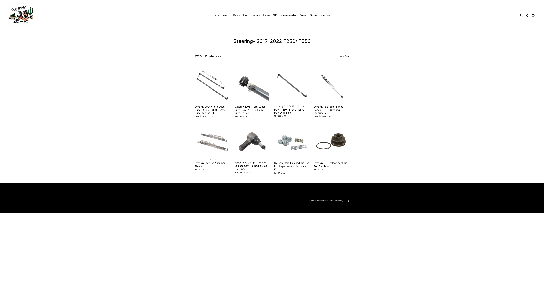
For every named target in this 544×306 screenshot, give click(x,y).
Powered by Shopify (341, 201)
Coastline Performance (324, 201)
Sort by (198, 56)
